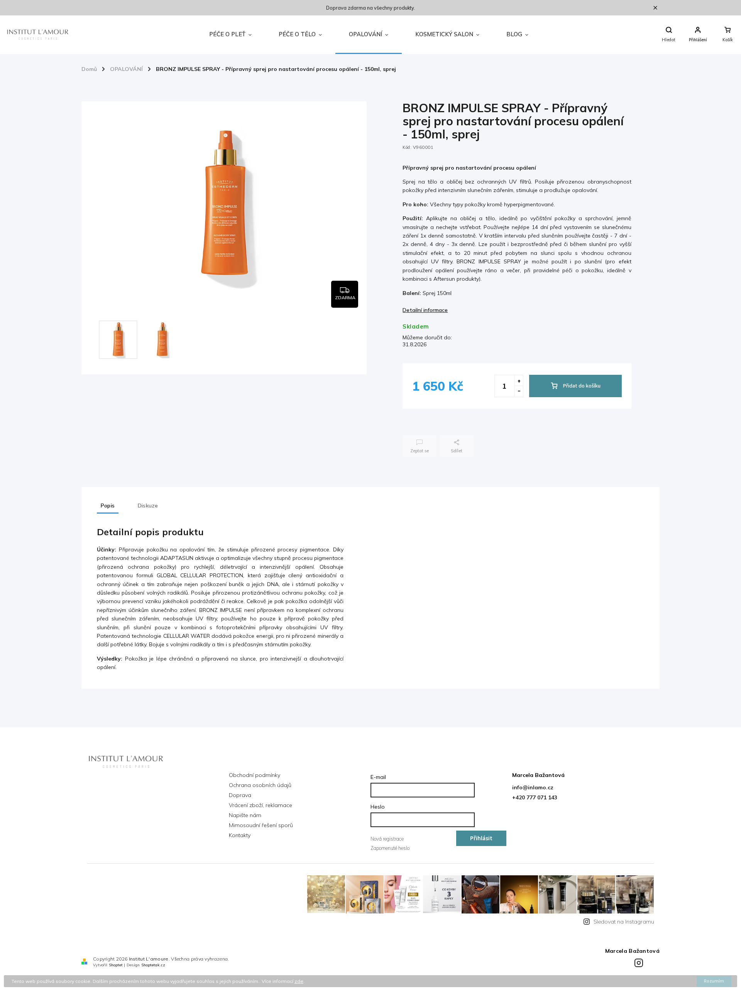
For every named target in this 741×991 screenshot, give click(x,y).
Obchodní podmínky (254, 775)
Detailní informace (425, 310)
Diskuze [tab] (148, 505)
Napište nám (245, 815)
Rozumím (714, 981)
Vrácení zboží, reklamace (260, 805)
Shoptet (116, 964)
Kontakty (239, 835)
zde (298, 981)
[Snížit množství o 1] (518, 391)
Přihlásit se (481, 840)
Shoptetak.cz (153, 964)
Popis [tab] (108, 505)
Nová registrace (387, 839)
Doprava (240, 795)
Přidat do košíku (582, 386)
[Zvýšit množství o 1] (518, 380)
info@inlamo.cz (532, 787)
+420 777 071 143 (534, 797)
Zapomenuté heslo (389, 848)
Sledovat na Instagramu (624, 921)
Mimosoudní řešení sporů (261, 825)
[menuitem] (230, 34)
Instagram (640, 961)
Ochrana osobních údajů (260, 785)
